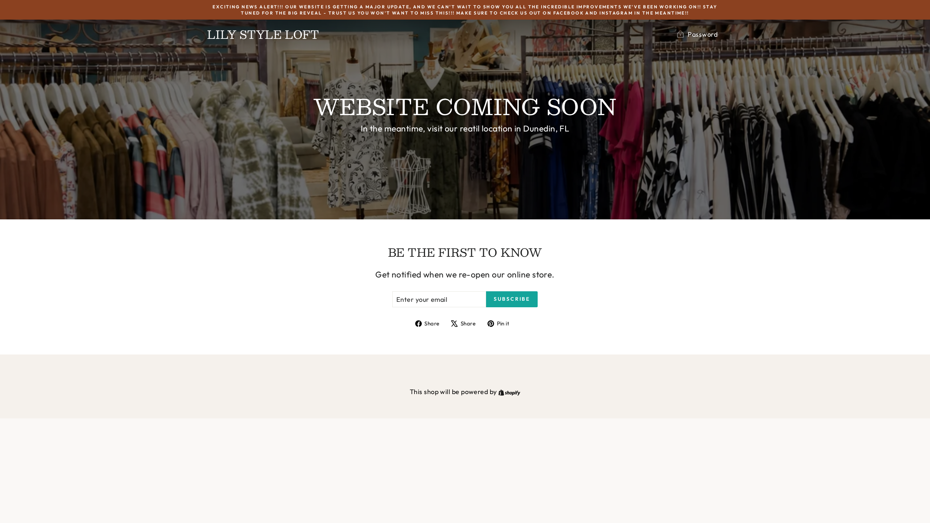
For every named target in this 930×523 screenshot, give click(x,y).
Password (702, 34)
